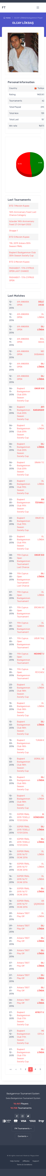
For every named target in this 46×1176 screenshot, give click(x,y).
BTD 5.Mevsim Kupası (19, 237)
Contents (22, 1136)
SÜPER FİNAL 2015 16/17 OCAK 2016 (23, 854)
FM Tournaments (22, 1128)
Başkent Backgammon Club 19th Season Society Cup (23, 487)
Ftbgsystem (34, 1155)
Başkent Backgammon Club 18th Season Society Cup (23, 690)
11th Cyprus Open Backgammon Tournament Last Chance (23, 561)
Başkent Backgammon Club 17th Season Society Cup (23, 1018)
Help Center (15, 1161)
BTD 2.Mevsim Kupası (19, 262)
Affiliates (26, 1161)
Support (36, 1161)
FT (4, 7)
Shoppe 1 (13, 230)
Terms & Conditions (24, 1165)
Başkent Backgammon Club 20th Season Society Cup (23, 394)
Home (8, 18)
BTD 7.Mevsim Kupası (19, 206)
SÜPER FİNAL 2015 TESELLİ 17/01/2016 (23, 817)
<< (11, 1069)
